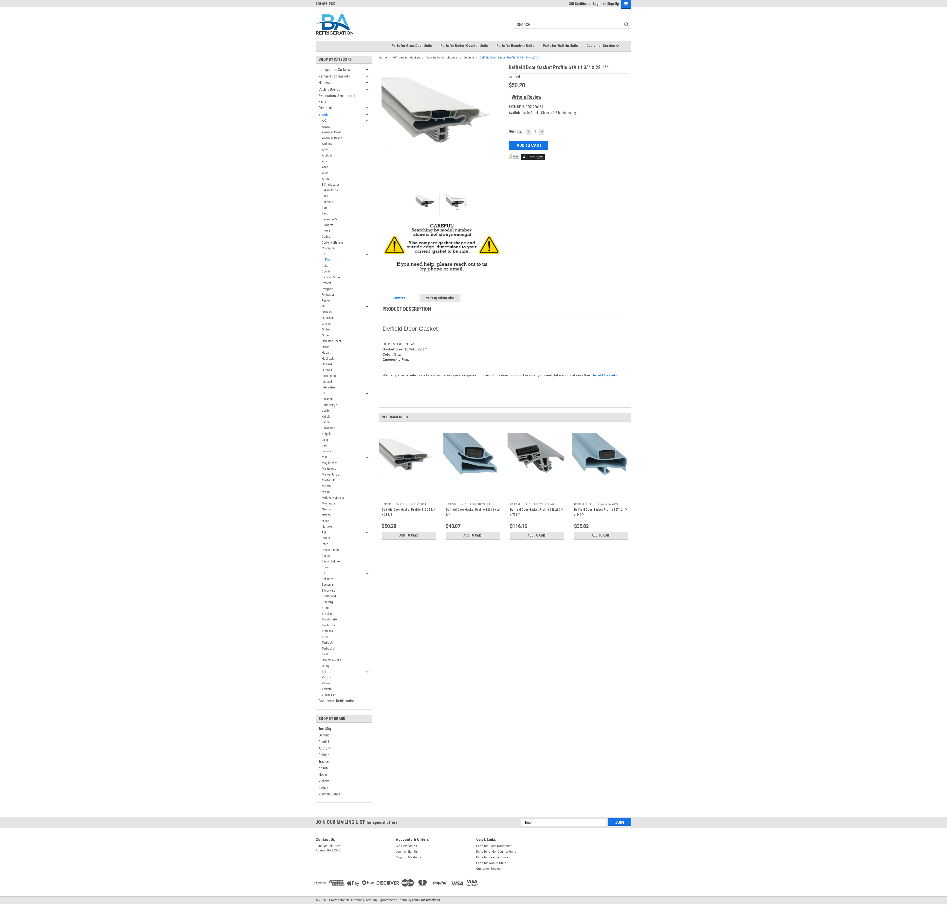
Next (500, 126)
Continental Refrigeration (337, 701)
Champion (328, 248)
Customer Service (601, 45)
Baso (325, 213)
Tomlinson (328, 625)
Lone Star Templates (426, 900)
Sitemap (356, 900)
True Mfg (325, 729)
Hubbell (327, 370)
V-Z (324, 672)
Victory (326, 677)
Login (597, 4)
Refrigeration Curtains (334, 69)
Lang (325, 440)
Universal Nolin (331, 660)
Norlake (327, 526)
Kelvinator (328, 428)
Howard (327, 364)
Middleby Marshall (333, 498)
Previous (384, 126)
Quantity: (515, 131)
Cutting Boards (329, 89)
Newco (326, 515)
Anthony (327, 144)
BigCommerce (387, 900)
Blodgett (327, 225)
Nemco (326, 509)
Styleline (327, 614)
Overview (398, 298)
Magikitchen (329, 463)
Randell (326, 556)
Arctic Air (327, 155)
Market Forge (330, 474)
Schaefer (327, 579)
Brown (326, 231)
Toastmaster (330, 619)
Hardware (325, 82)
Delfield (326, 260)
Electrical (325, 108)
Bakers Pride (330, 190)
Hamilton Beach (332, 341)
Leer (324, 445)
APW (325, 150)
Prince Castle (330, 550)
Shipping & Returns (408, 857)
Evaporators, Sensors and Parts (337, 99)
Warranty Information (440, 298)
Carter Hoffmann (332, 242)
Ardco (325, 161)
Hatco (325, 347)
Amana (326, 126)
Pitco (325, 544)
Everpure (327, 289)
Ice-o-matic (329, 376)
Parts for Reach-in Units (515, 45)
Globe (325, 329)
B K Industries (331, 184)
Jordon (326, 410)
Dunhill (326, 271)
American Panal (331, 132)
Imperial (327, 382)
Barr (324, 208)
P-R (324, 532)
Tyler (325, 654)
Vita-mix (327, 683)
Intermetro (328, 387)
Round (326, 567)
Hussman (328, 318)
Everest (326, 283)
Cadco (326, 236)
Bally (325, 196)
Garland (327, 312)
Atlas (325, 173)
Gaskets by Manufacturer (442, 57)
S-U (324, 573)
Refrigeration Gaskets (334, 76)
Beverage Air (330, 219)
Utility (325, 666)
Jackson (327, 399)
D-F (324, 254)
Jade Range (329, 405)
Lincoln (326, 451)
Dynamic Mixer (331, 277)
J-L (324, 393)
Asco (325, 167)
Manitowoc (329, 468)
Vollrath (327, 689)
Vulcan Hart (329, 695)
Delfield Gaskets (604, 375)
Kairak (326, 416)
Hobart (326, 352)
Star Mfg (327, 602)
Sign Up (613, 4)
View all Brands (329, 794)
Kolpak (326, 434)
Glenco (326, 324)
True (325, 637)
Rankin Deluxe (331, 561)
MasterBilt (328, 480)
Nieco (325, 521)
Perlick (326, 538)
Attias (325, 178)
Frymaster (328, 294)
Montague (328, 503)
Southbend (329, 596)
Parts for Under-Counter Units (464, 45)
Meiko (326, 492)
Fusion (326, 300)
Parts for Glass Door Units (412, 45)
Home (383, 57)
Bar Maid (327, 202)
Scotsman (328, 584)
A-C (324, 120)
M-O (324, 457)
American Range (332, 138)
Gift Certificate (579, 4)
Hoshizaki (328, 358)
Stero (325, 608)
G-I (323, 306)
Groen (325, 335)
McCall (326, 486)
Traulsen (327, 631)
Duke (325, 266)
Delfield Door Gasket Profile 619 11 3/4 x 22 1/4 (509, 57)
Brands (323, 114)
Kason (326, 422)
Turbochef (328, 648)
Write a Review (526, 97)
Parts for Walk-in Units (560, 45)
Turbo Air (328, 642)
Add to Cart (409, 535)
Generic (324, 735)
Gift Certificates (406, 846)
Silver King (328, 590)
